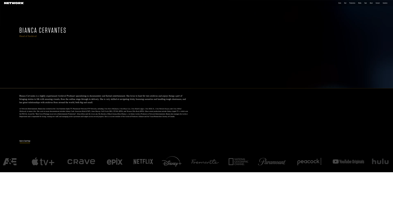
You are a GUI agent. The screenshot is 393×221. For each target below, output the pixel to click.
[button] (377, 3)
